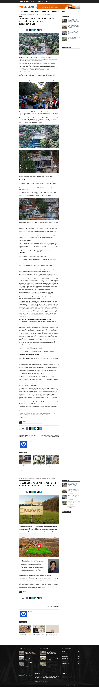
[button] (78, 11)
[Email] (38, 30)
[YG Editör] (19, 27)
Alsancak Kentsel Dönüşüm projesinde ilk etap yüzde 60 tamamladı (51, 465)
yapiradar (24, 421)
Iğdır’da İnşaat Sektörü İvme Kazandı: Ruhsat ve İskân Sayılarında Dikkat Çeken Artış (25, 465)
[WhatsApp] (32, 30)
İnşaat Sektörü (39, 422)
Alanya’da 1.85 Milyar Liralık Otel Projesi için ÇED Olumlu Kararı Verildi (73, 32)
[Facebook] (71, 1)
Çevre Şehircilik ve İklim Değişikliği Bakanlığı (29, 422)
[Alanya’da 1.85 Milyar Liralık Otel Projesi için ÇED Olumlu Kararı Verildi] (64, 33)
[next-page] (21, 470)
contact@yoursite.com (43, 681)
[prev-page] (19, 470)
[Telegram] (40, 30)
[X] (77, 1)
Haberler (24, 14)
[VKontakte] (74, 677)
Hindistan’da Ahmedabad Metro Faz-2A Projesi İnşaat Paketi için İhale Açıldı (73, 26)
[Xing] (28, 443)
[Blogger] (63, 677)
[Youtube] (79, 1)
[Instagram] (73, 1)
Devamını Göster (70, 43)
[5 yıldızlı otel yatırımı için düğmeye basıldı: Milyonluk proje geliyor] (64, 39)
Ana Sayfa (20, 14)
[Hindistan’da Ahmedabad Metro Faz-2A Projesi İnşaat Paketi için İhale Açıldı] (64, 27)
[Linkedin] (75, 1)
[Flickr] (68, 677)
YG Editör (22, 27)
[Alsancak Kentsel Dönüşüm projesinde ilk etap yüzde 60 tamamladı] (52, 459)
